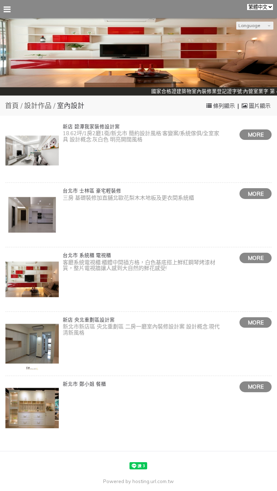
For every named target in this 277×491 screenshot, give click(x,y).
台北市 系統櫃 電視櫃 (87, 255)
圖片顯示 (259, 105)
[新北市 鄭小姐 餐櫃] (32, 408)
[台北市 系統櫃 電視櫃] (32, 279)
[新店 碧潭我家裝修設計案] (32, 150)
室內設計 (70, 105)
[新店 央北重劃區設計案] (32, 344)
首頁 (12, 105)
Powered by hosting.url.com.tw (138, 481)
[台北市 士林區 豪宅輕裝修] (32, 215)
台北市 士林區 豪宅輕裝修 (92, 190)
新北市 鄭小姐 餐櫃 (84, 384)
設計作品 (38, 105)
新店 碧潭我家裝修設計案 (91, 126)
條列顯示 (224, 105)
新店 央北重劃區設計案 (89, 320)
